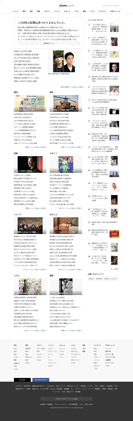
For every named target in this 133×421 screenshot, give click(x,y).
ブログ (96, 386)
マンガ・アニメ (53, 351)
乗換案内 (97, 389)
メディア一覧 (109, 354)
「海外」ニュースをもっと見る (70, 147)
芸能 (38, 11)
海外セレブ (28, 357)
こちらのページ (47, 39)
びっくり (62, 348)
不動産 (104, 389)
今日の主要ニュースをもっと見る (71, 87)
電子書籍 (77, 391)
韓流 (26, 360)
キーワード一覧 (110, 357)
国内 (24, 11)
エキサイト (116, 5)
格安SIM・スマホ (112, 386)
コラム (76, 11)
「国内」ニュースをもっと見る (34, 147)
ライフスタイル (76, 354)
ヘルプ (107, 365)
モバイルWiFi (44, 389)
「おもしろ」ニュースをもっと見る (69, 269)
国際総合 (16, 363)
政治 (15, 354)
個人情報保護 (73, 404)
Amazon (91, 279)
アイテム (90, 386)
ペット (62, 357)
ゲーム (50, 354)
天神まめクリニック (73, 386)
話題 (84, 351)
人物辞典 (108, 360)
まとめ (16, 357)
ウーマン (78, 389)
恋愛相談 (66, 389)
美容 (116, 389)
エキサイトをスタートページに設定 (66, 399)
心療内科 (83, 386)
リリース (108, 348)
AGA (63, 391)
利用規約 (50, 404)
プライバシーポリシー (61, 404)
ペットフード (57, 391)
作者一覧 (108, 351)
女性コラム (74, 351)
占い (72, 389)
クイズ (92, 11)
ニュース (15, 11)
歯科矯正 (110, 389)
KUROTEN (27, 386)
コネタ (62, 351)
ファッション (52, 363)
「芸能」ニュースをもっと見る (34, 208)
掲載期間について (48, 43)
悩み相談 (59, 389)
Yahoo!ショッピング (110, 279)
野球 (38, 351)
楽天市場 (99, 279)
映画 (26, 351)
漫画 (84, 11)
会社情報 (43, 404)
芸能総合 (28, 348)
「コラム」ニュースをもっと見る (34, 330)
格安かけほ (35, 389)
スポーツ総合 (41, 348)
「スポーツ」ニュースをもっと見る (69, 208)
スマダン (73, 348)
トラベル (73, 357)
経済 (15, 351)
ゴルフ (39, 357)
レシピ (84, 389)
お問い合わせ (89, 404)
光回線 (28, 389)
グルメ (50, 360)
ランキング (102, 11)
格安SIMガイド (20, 389)
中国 (15, 366)
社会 (15, 348)
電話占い (102, 386)
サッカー (39, 354)
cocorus (52, 389)
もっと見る (114, 269)
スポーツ (47, 11)
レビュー (51, 348)
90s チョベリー (76, 360)
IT (48, 357)
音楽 (26, 354)
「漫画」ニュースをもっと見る (70, 330)
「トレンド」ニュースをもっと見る (33, 269)
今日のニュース (115, 11)
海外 (31, 11)
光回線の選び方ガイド (38, 386)
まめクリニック (60, 386)
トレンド (57, 11)
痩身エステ (70, 391)
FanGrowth (50, 386)
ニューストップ (107, 5)
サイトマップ (109, 363)
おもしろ (67, 11)
